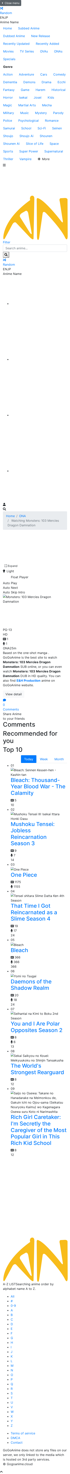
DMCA (15, 1438)
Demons (29, 82)
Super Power (28, 151)
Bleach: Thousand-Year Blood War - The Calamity (38, 786)
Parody (58, 113)
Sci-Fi (42, 128)
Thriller (8, 159)
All (12, 1296)
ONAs (58, 51)
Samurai (9, 128)
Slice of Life (34, 144)
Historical (59, 90)
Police (7, 120)
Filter (6, 242)
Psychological (28, 120)
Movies (8, 51)
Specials (9, 59)
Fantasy (9, 90)
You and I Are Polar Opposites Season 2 (36, 1026)
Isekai (23, 97)
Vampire (25, 159)
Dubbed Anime (14, 36)
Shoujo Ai (26, 136)
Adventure (26, 74)
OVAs (44, 51)
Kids (51, 97)
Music (24, 113)
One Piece (24, 875)
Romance (52, 120)
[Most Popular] (39, 471)
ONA (22, 516)
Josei (37, 97)
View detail (13, 694)
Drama (46, 82)
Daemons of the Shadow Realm (31, 984)
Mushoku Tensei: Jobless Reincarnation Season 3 (33, 834)
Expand (13, 565)
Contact (17, 1442)
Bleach (19, 950)
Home (7, 28)
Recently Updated (16, 44)
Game (25, 90)
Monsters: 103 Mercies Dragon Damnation (26, 615)
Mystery (41, 113)
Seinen (57, 128)
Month (59, 759)
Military (8, 113)
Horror (8, 97)
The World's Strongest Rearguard (37, 1069)
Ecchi (62, 82)
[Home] (39, 303)
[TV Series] (39, 415)
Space (54, 144)
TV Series (27, 51)
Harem (40, 90)
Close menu (12, 3)
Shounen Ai (11, 144)
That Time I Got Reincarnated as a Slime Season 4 (34, 912)
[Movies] (39, 359)
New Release (40, 36)
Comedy (59, 74)
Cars (43, 74)
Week (44, 759)
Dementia (10, 82)
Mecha (47, 105)
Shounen (46, 136)
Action (8, 74)
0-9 (13, 1306)
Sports (8, 151)
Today (28, 759)
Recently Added (47, 44)
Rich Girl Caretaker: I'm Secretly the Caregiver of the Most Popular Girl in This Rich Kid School (38, 1130)
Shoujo (8, 136)
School (26, 128)
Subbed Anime (28, 28)
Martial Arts (27, 105)
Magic (7, 105)
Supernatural (53, 151)
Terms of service (23, 1433)
